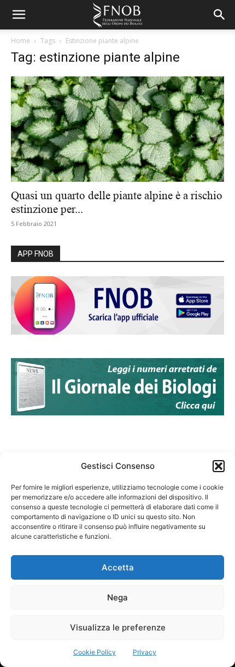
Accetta (118, 567)
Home (20, 40)
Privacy (144, 652)
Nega (117, 597)
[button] (218, 466)
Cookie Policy (94, 652)
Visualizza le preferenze (118, 627)
